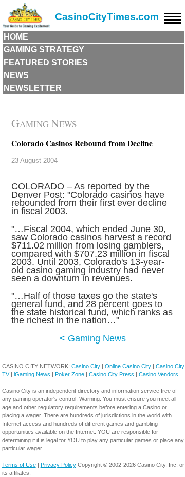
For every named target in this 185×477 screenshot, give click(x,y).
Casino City (85, 366)
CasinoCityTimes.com (107, 16)
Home (16, 36)
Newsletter (33, 88)
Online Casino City (128, 366)
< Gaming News (93, 338)
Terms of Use (19, 465)
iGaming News (32, 374)
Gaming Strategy (44, 49)
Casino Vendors (158, 374)
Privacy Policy (58, 465)
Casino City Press (111, 374)
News (16, 75)
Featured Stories (46, 62)
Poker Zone (69, 374)
